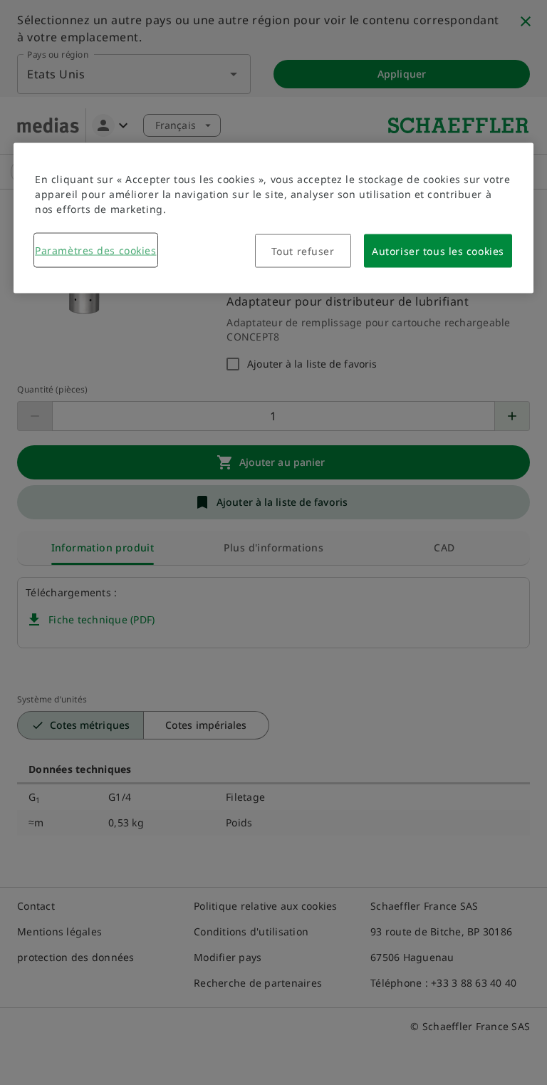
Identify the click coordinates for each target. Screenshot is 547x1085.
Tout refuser (303, 251)
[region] (273, 218)
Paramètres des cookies (95, 250)
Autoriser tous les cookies (438, 251)
